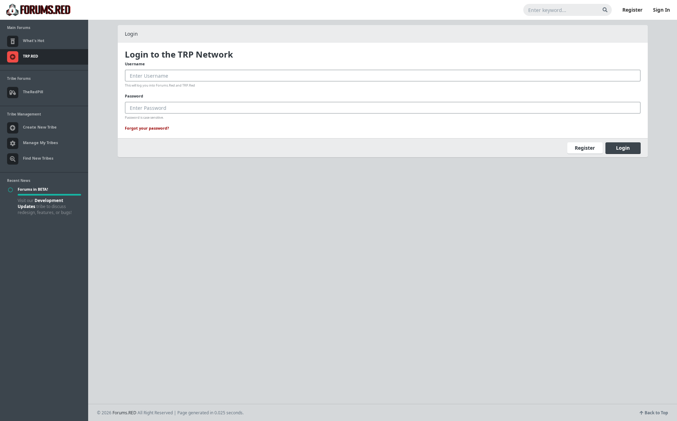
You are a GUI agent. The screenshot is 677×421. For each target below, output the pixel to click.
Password (134, 96)
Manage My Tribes (40, 142)
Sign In (661, 9)
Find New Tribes (38, 158)
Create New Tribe (40, 127)
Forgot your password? (147, 128)
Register (632, 9)
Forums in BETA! (33, 189)
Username (135, 63)
